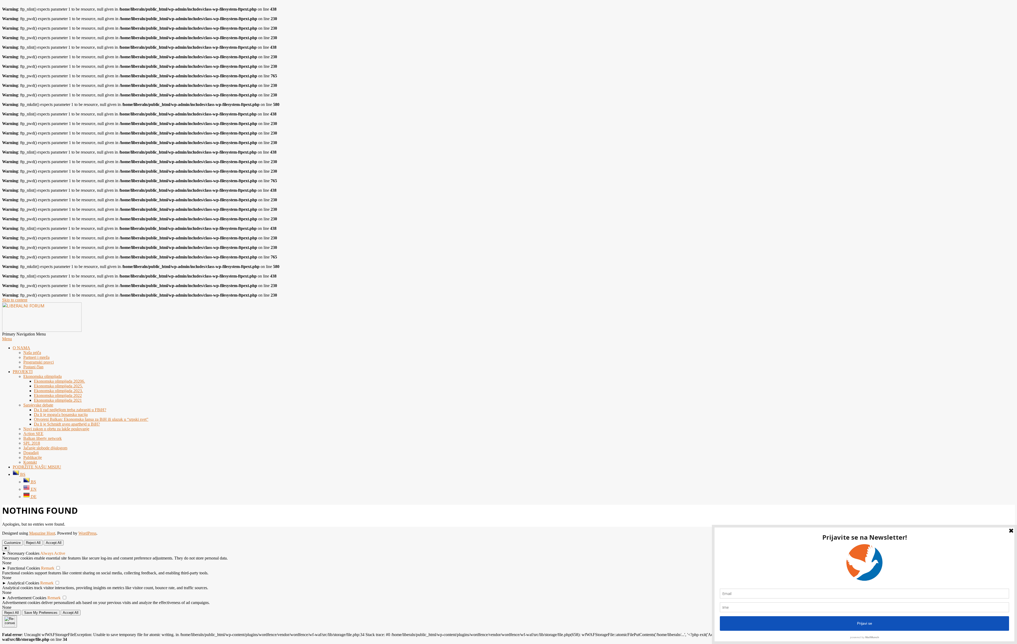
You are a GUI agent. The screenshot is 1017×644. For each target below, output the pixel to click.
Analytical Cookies (23, 583)
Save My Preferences (40, 613)
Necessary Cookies (23, 553)
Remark (47, 568)
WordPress (87, 533)
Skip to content (14, 300)
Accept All (53, 543)
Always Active (52, 553)
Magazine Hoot (42, 533)
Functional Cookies (23, 568)
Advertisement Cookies (26, 598)
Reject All (33, 543)
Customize (12, 543)
